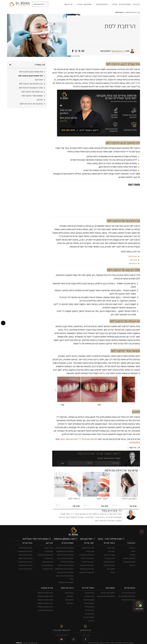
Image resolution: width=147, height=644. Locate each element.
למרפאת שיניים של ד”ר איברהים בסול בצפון (79, 439)
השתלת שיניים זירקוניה (66, 565)
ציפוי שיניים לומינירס (25, 562)
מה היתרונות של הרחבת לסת (31, 84)
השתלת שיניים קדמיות (66, 582)
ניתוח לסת (133, 260)
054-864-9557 (86, 539)
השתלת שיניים (125, 4)
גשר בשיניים (90, 551)
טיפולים (132, 555)
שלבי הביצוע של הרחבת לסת (31, 88)
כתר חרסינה (49, 551)
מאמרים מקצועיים (129, 562)
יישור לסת (102, 498)
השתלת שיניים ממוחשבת (65, 551)
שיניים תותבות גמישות (45, 603)
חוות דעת (39, 80)
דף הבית (136, 4)
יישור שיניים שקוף (88, 548)
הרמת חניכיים (89, 607)
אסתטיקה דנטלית (84, 4)
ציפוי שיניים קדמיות (25, 565)
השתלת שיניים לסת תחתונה (64, 569)
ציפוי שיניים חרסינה (25, 555)
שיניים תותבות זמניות (45, 610)
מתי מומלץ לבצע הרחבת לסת (31, 72)
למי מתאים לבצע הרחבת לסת (30, 76)
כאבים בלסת (132, 256)
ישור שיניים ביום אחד (87, 569)
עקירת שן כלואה (109, 565)
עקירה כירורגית (109, 555)
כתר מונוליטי (48, 558)
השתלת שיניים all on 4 (65, 558)
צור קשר (132, 565)
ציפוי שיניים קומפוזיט (25, 551)
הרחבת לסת (133, 263)
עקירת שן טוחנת (109, 562)
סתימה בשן (111, 569)
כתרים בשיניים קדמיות (45, 555)
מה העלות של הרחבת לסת (32, 92)
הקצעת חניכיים (89, 600)
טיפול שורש (111, 548)
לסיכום (40, 100)
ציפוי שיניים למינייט (25, 548)
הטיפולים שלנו (102, 4)
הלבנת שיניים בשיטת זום (126, 596)
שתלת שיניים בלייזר (67, 562)
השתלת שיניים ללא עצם (65, 555)
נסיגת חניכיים (89, 614)
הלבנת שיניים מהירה (128, 600)
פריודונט (91, 621)
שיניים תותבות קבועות (45, 600)
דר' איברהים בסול (112, 510)
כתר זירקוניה (48, 548)
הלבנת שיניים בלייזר (128, 593)
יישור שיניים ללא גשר (87, 565)
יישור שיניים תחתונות (87, 572)
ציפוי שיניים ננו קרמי (25, 569)
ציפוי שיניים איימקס (25, 558)
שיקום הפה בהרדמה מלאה (106, 596)
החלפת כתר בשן (47, 565)
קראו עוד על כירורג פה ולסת (31, 104)
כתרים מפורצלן (48, 569)
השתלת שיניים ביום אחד (65, 572)
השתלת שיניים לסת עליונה (65, 548)
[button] (55, 390)
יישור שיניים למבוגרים (86, 555)
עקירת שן (111, 551)
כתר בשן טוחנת (47, 562)
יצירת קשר (68, 4)
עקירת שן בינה (110, 558)
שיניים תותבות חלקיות (45, 607)
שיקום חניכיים (89, 603)
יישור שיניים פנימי (88, 562)
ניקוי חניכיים (90, 610)
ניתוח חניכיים (89, 596)
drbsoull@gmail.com (64, 539)
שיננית (112, 572)
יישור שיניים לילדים (87, 558)
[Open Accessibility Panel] (3, 323)
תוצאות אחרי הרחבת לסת (32, 96)
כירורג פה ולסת (131, 12)
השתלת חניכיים (88, 617)
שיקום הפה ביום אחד (107, 593)
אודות (114, 4)
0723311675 (134, 442)
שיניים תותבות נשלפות (45, 596)
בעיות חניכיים (89, 593)
